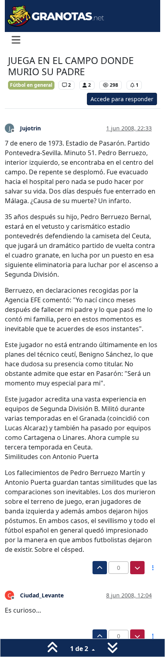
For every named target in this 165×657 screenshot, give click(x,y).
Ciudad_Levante (42, 595)
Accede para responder (122, 99)
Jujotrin (30, 128)
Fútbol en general (31, 85)
